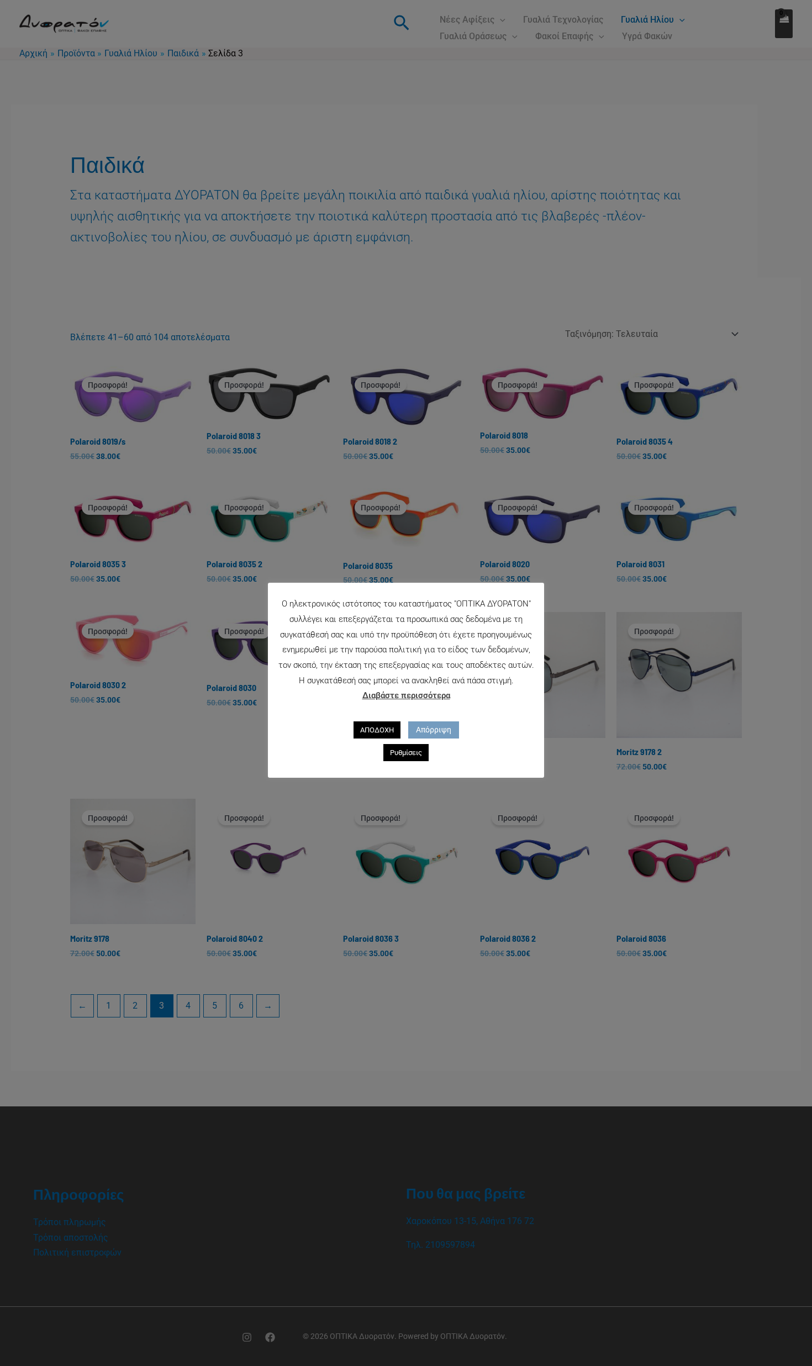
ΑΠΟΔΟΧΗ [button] (377, 730)
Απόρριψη (433, 729)
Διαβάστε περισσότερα (406, 695)
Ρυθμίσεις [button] (406, 752)
